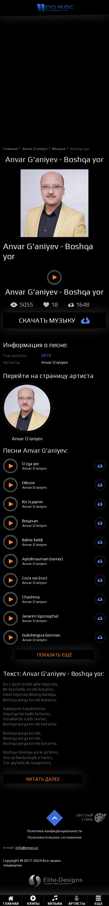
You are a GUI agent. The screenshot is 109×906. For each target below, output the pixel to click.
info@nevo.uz (26, 848)
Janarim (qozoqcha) (40, 616)
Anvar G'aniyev (31, 159)
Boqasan (30, 520)
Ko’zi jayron (32, 501)
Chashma (31, 597)
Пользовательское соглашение (55, 837)
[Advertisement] (54, 88)
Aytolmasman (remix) (42, 558)
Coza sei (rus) (34, 577)
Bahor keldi (32, 539)
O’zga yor (30, 463)
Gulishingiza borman (41, 635)
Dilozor (28, 482)
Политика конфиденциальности (54, 831)
